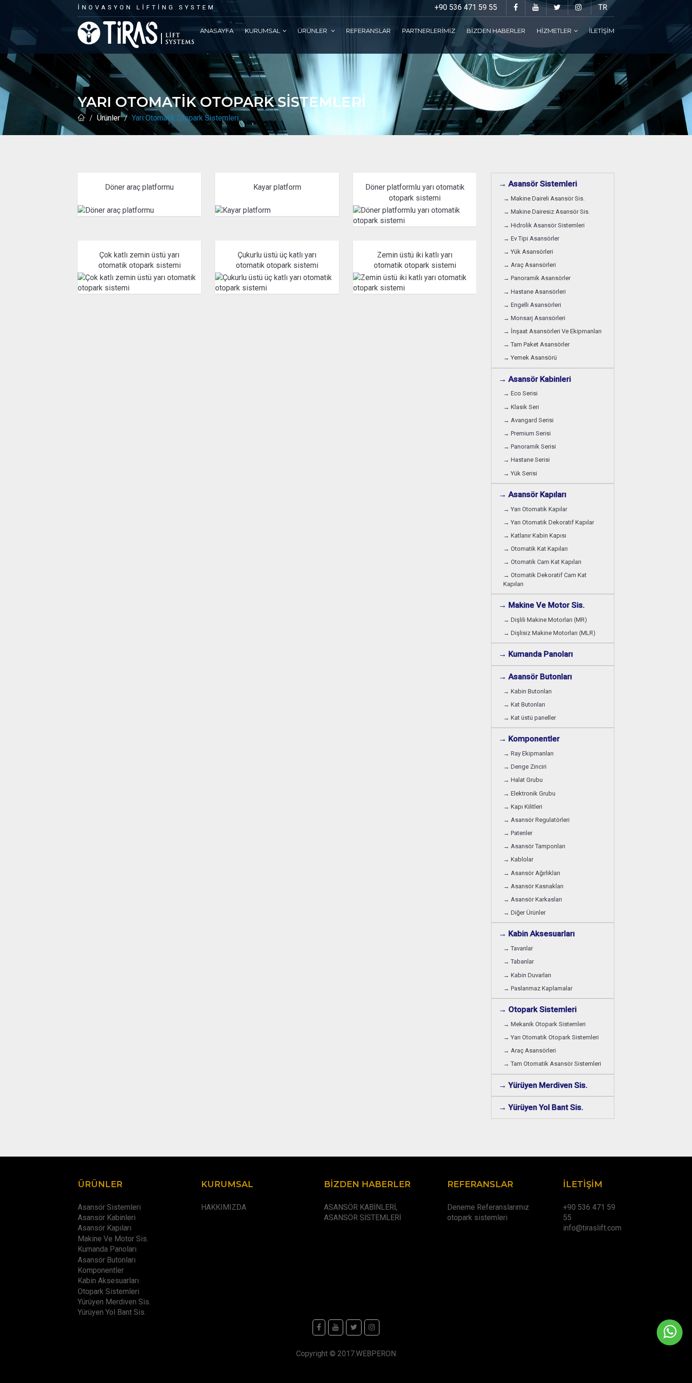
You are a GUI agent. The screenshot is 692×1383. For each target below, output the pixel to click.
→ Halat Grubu (523, 779)
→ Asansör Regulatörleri (536, 819)
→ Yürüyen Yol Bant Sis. (541, 1107)
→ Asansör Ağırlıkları (531, 872)
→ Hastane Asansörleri (534, 291)
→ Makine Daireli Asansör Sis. (544, 198)
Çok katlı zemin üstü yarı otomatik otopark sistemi (139, 260)
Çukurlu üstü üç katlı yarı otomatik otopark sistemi (277, 260)
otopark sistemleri (477, 1217)
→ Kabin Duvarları (527, 975)
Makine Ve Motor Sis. (113, 1238)
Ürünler (313, 30)
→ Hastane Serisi (526, 459)
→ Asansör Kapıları (532, 494)
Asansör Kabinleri (107, 1217)
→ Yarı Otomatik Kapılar (535, 509)
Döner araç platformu (139, 187)
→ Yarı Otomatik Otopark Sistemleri (551, 1037)
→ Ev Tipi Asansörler (531, 238)
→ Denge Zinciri (525, 766)
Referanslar (368, 30)
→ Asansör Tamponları (534, 846)
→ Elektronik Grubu (529, 793)
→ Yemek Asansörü (530, 357)
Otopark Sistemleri (108, 1291)
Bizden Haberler (496, 30)
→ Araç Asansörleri (529, 264)
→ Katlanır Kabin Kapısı (534, 535)
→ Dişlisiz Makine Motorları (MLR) (549, 632)
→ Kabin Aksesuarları (537, 933)
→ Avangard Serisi (528, 420)
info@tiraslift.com (592, 1227)
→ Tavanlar (518, 948)
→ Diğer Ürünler (524, 912)
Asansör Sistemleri (109, 1207)
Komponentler (101, 1270)
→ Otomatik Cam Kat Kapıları (542, 561)
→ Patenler (517, 832)
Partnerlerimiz (428, 30)
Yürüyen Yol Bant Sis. (112, 1312)
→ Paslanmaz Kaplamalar (537, 988)
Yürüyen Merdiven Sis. (114, 1301)
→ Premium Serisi (527, 433)
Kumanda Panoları (107, 1249)
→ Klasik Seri (521, 406)
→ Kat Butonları (524, 704)
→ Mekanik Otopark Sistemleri (544, 1024)
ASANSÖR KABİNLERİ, (360, 1207)
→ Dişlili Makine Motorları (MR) (545, 619)
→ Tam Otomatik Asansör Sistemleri (552, 1063)
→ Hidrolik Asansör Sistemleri (544, 225)
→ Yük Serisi (520, 473)
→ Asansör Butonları (535, 676)
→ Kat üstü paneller (529, 717)
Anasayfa (216, 30)
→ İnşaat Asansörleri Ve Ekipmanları (552, 331)
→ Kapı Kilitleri (522, 806)
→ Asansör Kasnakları (533, 886)
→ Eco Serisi (520, 393)
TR (602, 7)
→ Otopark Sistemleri (538, 1009)
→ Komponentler (529, 738)
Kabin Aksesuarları (108, 1280)
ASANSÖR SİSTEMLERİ (362, 1217)
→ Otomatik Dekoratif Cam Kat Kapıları (545, 579)
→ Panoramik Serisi (529, 446)
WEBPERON (376, 1353)
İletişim (601, 30)
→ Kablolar (518, 859)
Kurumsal (262, 30)
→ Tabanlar (518, 961)
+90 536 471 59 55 (466, 7)
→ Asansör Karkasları (532, 899)
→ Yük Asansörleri (528, 251)
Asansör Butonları (107, 1259)
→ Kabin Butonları (527, 691)
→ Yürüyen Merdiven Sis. (543, 1085)
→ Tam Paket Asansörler (536, 344)
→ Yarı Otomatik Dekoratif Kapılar (548, 522)
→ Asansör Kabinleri (535, 379)
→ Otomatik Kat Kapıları (535, 548)
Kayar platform (277, 187)
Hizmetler (554, 30)
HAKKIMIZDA (223, 1207)
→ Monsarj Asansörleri (534, 318)
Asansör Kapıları (104, 1227)
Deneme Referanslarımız (488, 1207)
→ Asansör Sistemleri (538, 183)
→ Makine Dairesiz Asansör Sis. (546, 211)
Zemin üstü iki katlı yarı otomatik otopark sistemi (415, 260)
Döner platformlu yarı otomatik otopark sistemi (415, 192)
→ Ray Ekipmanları (528, 753)
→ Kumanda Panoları (536, 654)
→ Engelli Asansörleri (532, 304)
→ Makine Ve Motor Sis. (542, 605)
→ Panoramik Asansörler (537, 277)
